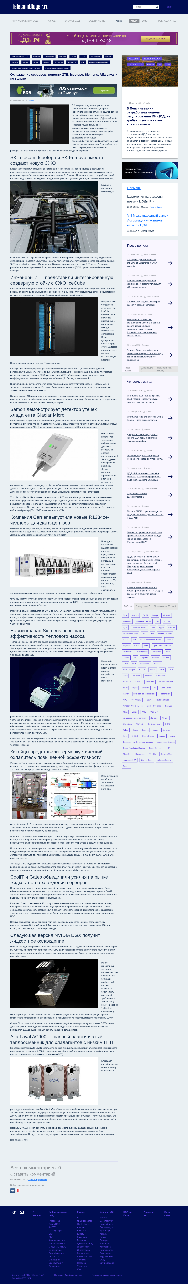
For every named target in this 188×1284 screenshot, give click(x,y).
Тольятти (104, 1243)
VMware (165, 718)
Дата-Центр (166, 688)
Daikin (155, 730)
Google (155, 615)
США (168, 64)
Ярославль (105, 1253)
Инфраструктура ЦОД (20, 56)
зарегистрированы (37, 1179)
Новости (36, 56)
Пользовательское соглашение (107, 1275)
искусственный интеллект (134, 718)
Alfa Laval (62, 56)
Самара (104, 1240)
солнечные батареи (165, 742)
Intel (153, 627)
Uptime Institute (165, 633)
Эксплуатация (56, 1263)
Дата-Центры (134, 58)
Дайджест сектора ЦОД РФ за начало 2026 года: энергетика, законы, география (142, 437)
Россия (167, 621)
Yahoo (125, 730)
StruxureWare (166, 754)
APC (125, 700)
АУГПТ (52, 1227)
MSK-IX (139, 724)
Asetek (153, 670)
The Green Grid (153, 724)
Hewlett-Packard (166, 682)
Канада (168, 706)
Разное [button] (51, 21)
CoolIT (83, 56)
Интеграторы (83, 1250)
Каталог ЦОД (107, 1212)
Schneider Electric (143, 621)
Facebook (127, 621)
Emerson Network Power (150, 639)
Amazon (171, 627)
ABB (134, 664)
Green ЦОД (54, 1224)
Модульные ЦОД (57, 1246)
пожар (172, 736)
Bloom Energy (148, 736)
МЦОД (135, 736)
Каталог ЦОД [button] (72, 21)
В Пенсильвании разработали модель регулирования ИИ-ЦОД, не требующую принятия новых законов (148, 116)
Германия (136, 676)
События (134, 188)
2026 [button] (144, 21)
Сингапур (160, 676)
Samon (35, 62)
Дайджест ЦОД (85, 1243)
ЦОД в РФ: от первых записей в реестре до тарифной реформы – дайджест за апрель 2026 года (144, 476)
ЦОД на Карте (97, 21)
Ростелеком (165, 694)
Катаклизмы (83, 1253)
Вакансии (82, 1237)
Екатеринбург (107, 1227)
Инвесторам (83, 1246)
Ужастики (82, 1266)
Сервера (81, 1263)
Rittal (125, 736)
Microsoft (167, 615)
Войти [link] (169, 7)
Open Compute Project (162, 645)
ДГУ (51, 1233)
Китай (136, 645)
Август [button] (134, 21)
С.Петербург (106, 1221)
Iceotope (15, 62)
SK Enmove (58, 62)
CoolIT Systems (154, 706)
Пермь (103, 1237)
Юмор (80, 1269)
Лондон (154, 718)
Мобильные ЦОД (57, 1243)
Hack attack (83, 1224)
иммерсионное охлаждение (135, 651)
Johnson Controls (164, 760)
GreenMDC (145, 664)
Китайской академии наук (98, 62)
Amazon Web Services (133, 706)
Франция (154, 712)
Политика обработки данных (68, 1275)
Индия (134, 688)
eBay (125, 688)
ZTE (82, 62)
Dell (134, 639)
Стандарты (54, 1259)
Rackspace (140, 754)
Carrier (73, 56)
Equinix (144, 657)
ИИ (160, 64)
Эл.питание (54, 1266)
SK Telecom (72, 62)
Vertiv (145, 645)
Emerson (169, 639)
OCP (171, 670)
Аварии (80, 1227)
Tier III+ (152, 754)
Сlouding (81, 1259)
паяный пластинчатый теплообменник (26, 68)
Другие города (107, 1263)
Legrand (162, 736)
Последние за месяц (164, 369)
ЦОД (125, 627)
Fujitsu (138, 682)
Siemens (46, 62)
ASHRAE (127, 682)
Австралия (156, 651)
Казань (103, 1233)
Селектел (167, 730)
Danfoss (126, 766)
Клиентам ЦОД (84, 1256)
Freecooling (54, 1221)
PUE (168, 651)
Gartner (126, 657)
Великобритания (130, 633)
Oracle (134, 712)
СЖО (125, 664)
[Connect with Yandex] (18, 1190)
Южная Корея (147, 760)
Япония (155, 657)
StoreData (127, 724)
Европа (126, 645)
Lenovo (145, 730)
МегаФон (127, 754)
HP (152, 633)
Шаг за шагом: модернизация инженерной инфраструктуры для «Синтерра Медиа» (144, 283)
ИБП (51, 1237)
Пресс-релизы (137, 245)
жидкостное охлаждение (144, 694)
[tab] (130, 369)
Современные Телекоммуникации (138, 742)
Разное (81, 1212)
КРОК (167, 724)
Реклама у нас (167, 21)
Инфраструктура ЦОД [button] (25, 21)
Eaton (125, 639)
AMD (144, 712)
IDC (135, 657)
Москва (135, 615)
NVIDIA (25, 62)
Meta (125, 712)
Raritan (126, 694)
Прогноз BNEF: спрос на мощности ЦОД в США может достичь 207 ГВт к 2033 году (145, 514)
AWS (162, 670)
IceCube (108, 56)
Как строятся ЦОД (135, 64)
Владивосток (106, 1250)
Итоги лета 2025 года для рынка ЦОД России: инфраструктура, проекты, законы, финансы (143, 398)
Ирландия (150, 682)
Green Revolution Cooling (134, 748)
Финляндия (136, 700)
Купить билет (156, 207)
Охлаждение (49, 56)
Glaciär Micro (95, 56)
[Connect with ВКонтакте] (13, 1190)
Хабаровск (105, 1246)
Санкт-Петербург (139, 627)
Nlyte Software (162, 700)
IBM (157, 621)
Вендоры (81, 1240)
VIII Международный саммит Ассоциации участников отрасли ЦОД (148, 220)
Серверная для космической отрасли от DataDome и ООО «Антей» (142, 262)
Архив (119, 21)
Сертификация (56, 1253)
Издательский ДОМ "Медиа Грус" (28, 1275)
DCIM (145, 615)
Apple (161, 627)
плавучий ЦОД (129, 760)
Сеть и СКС (55, 1256)
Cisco (144, 633)
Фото (125, 676)
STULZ (142, 670)
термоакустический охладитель (57, 68)
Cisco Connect (155, 748)
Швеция (157, 664)
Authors (31, 100)
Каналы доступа (57, 1240)
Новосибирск (106, 1224)
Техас (135, 730)
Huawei (149, 700)
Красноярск (105, 1230)
